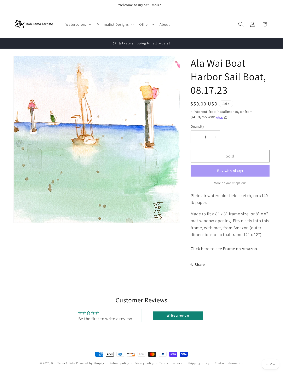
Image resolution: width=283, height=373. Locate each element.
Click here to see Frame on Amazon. (224, 248)
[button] (77, 24)
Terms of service (170, 363)
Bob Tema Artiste (63, 363)
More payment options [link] (230, 183)
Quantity (197, 126)
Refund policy (119, 363)
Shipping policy (198, 363)
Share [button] (200, 264)
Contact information (229, 363)
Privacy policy (144, 363)
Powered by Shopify (90, 363)
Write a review (178, 315)
